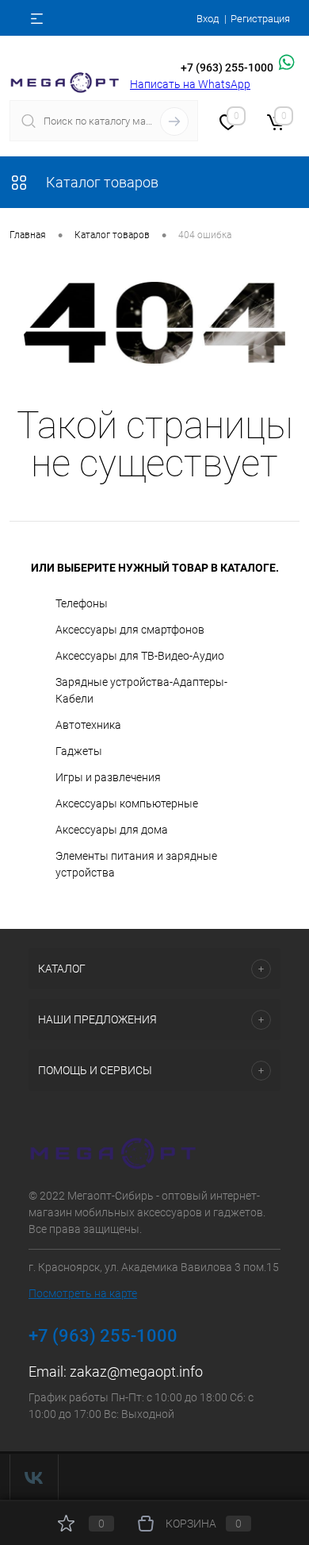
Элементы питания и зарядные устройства (136, 864)
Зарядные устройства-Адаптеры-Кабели (141, 690)
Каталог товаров (100, 182)
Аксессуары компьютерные (126, 803)
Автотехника (88, 725)
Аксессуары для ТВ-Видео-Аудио (139, 655)
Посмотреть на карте (83, 1293)
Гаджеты (78, 751)
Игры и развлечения (108, 777)
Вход (207, 19)
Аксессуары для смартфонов (129, 629)
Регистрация (260, 19)
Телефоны (81, 603)
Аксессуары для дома (111, 829)
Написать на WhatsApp (190, 84)
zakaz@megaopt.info (136, 1371)
